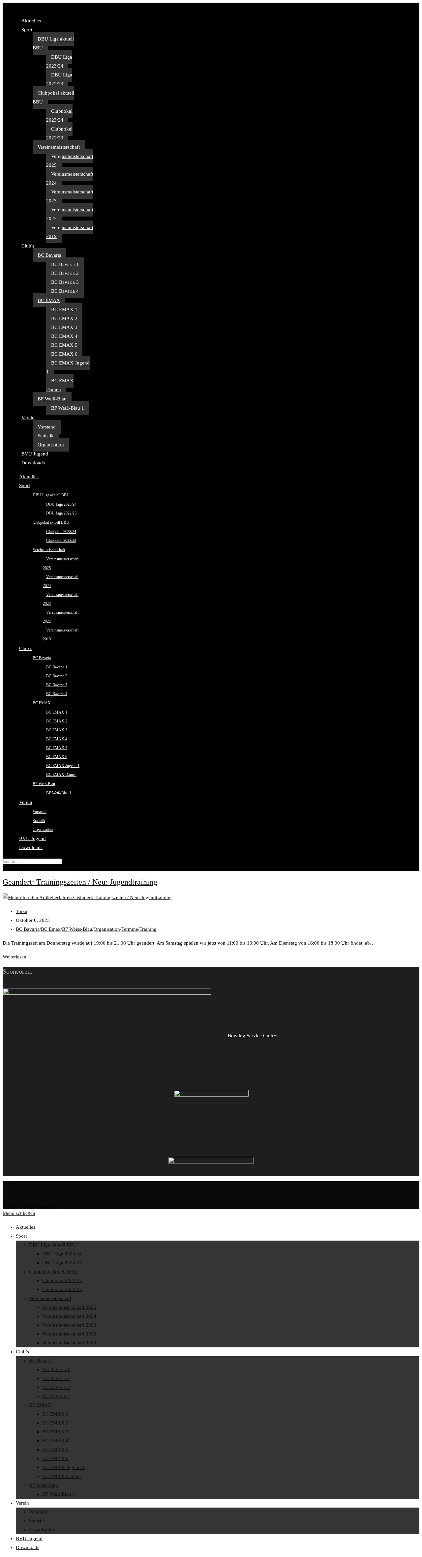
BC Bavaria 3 (65, 282)
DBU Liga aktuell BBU (53, 43)
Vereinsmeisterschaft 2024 (69, 178)
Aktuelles (31, 20)
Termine (129, 929)
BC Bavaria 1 (65, 264)
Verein (28, 417)
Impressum (24, 1183)
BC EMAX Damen (60, 385)
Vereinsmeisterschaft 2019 (69, 232)
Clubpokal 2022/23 (59, 133)
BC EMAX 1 (64, 309)
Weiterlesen (14, 956)
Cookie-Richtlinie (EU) (34, 1199)
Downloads (33, 462)
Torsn (21, 911)
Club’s (25, 648)
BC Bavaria (49, 255)
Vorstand (47, 426)
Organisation (51, 444)
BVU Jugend (34, 453)
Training (148, 929)
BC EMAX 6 (64, 354)
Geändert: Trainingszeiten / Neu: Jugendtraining (80, 882)
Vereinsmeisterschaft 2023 (69, 196)
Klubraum (24, 1191)
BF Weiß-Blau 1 (67, 408)
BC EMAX (49, 300)
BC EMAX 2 (64, 318)
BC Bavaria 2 (65, 273)
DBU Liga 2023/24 (59, 61)
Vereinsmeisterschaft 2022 (69, 214)
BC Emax (51, 929)
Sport (26, 29)
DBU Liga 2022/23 (59, 79)
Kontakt (22, 1187)
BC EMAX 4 (64, 336)
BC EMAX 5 (64, 345)
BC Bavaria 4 (65, 291)
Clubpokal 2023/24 (59, 115)
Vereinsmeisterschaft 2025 (69, 161)
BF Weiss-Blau (77, 929)
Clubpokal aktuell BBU (53, 97)
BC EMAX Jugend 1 (68, 367)
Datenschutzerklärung (33, 1195)
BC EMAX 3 (64, 327)
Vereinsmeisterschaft (59, 147)
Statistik (46, 435)
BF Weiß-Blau (52, 398)
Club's (27, 246)
